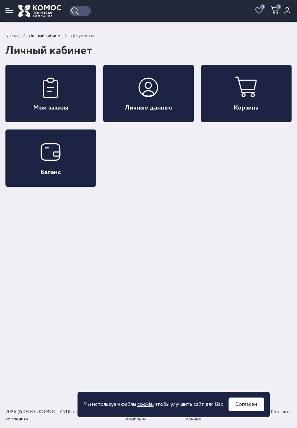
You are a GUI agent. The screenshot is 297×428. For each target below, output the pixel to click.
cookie (145, 404)
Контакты (281, 411)
